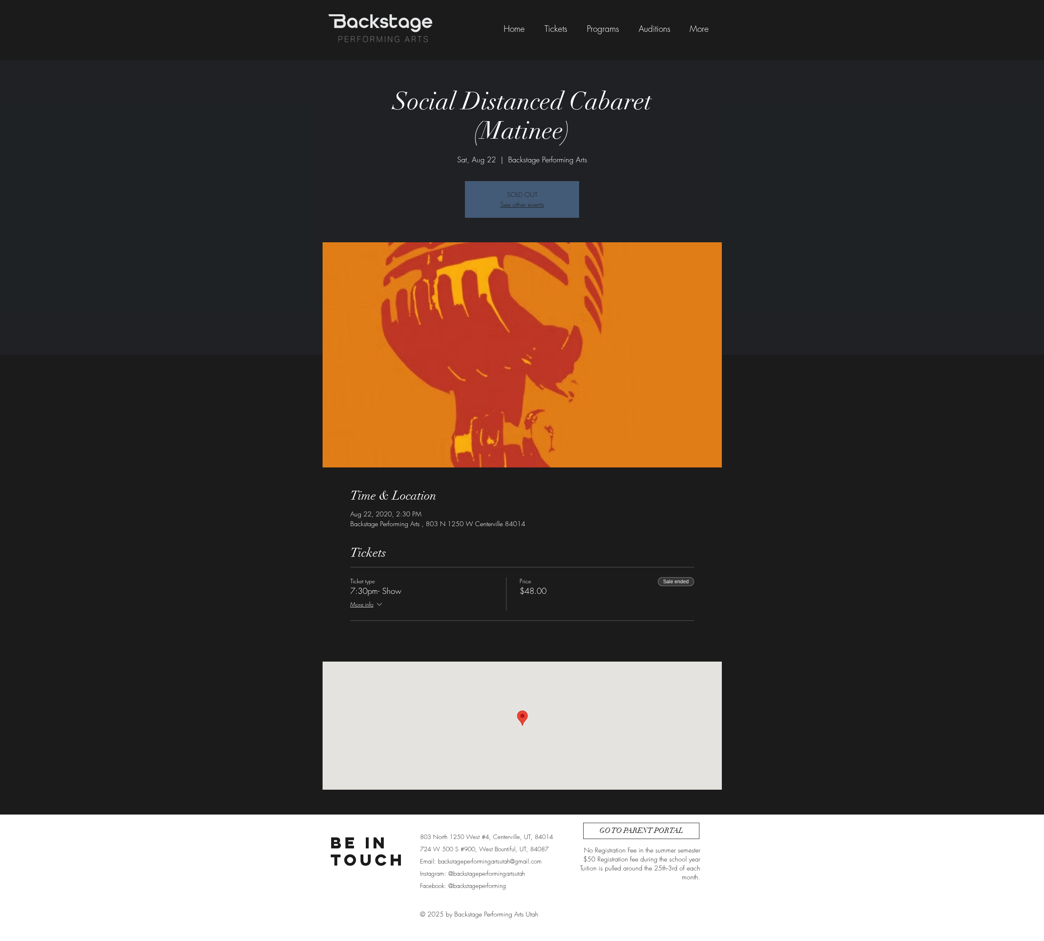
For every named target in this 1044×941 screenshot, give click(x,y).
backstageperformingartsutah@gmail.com (490, 861)
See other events (522, 204)
